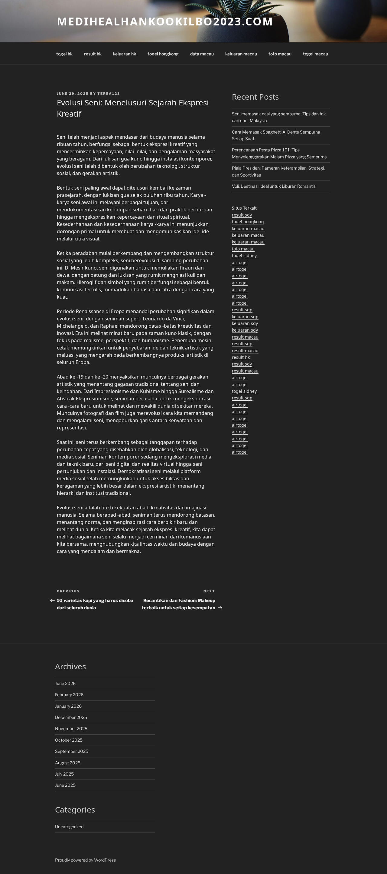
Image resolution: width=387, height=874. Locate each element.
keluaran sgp (245, 316)
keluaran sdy (245, 323)
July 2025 (64, 773)
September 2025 (71, 751)
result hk (93, 53)
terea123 (108, 93)
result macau (245, 337)
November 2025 (71, 728)
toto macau (279, 53)
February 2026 (69, 694)
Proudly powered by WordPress (85, 859)
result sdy (242, 215)
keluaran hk (124, 53)
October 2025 (69, 740)
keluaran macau (241, 53)
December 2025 (71, 717)
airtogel (240, 262)
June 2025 (65, 785)
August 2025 (67, 762)
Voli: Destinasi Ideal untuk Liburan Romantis (274, 186)
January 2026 (68, 706)
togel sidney (244, 255)
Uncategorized (69, 826)
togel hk (64, 53)
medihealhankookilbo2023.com (165, 21)
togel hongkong (163, 53)
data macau (202, 53)
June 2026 (65, 683)
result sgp (242, 310)
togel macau (315, 53)
